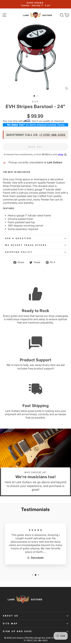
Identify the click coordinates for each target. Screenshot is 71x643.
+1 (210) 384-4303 (52, 134)
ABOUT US (10, 615)
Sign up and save (17, 631)
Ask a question (18, 238)
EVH (35, 101)
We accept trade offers (26, 245)
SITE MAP (10, 623)
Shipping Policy (18, 252)
